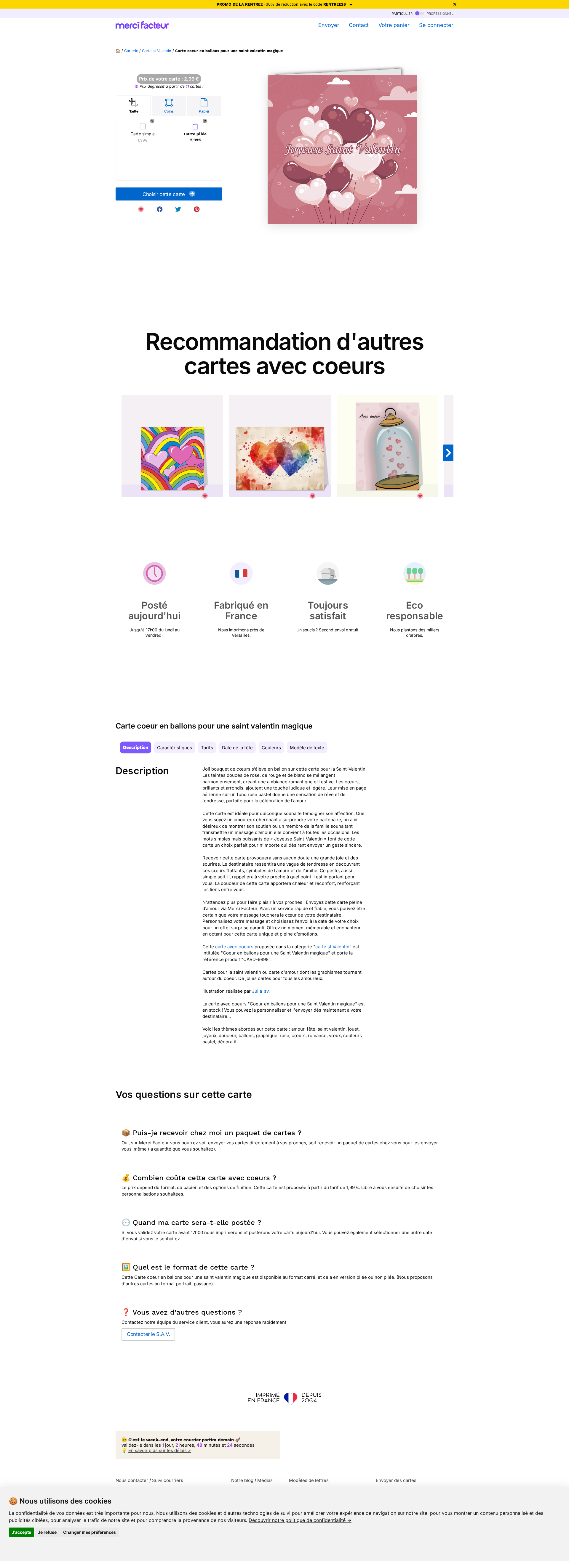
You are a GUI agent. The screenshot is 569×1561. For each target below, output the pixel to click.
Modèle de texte (307, 747)
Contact (359, 25)
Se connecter (436, 25)
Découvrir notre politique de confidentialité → (300, 1520)
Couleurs (271, 747)
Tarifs (207, 747)
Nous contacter (132, 1480)
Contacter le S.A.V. (148, 1334)
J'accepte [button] (21, 1532)
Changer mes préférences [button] (89, 1532)
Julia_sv (260, 991)
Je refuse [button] (47, 1532)
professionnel (439, 13)
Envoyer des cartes (396, 1480)
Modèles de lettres (309, 1480)
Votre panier (393, 25)
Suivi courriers (167, 1480)
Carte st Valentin (156, 51)
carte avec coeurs (234, 946)
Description (135, 747)
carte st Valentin (332, 946)
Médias (265, 1480)
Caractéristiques (174, 747)
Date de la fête (237, 747)
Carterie (131, 51)
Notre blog (242, 1480)
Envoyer (328, 25)
